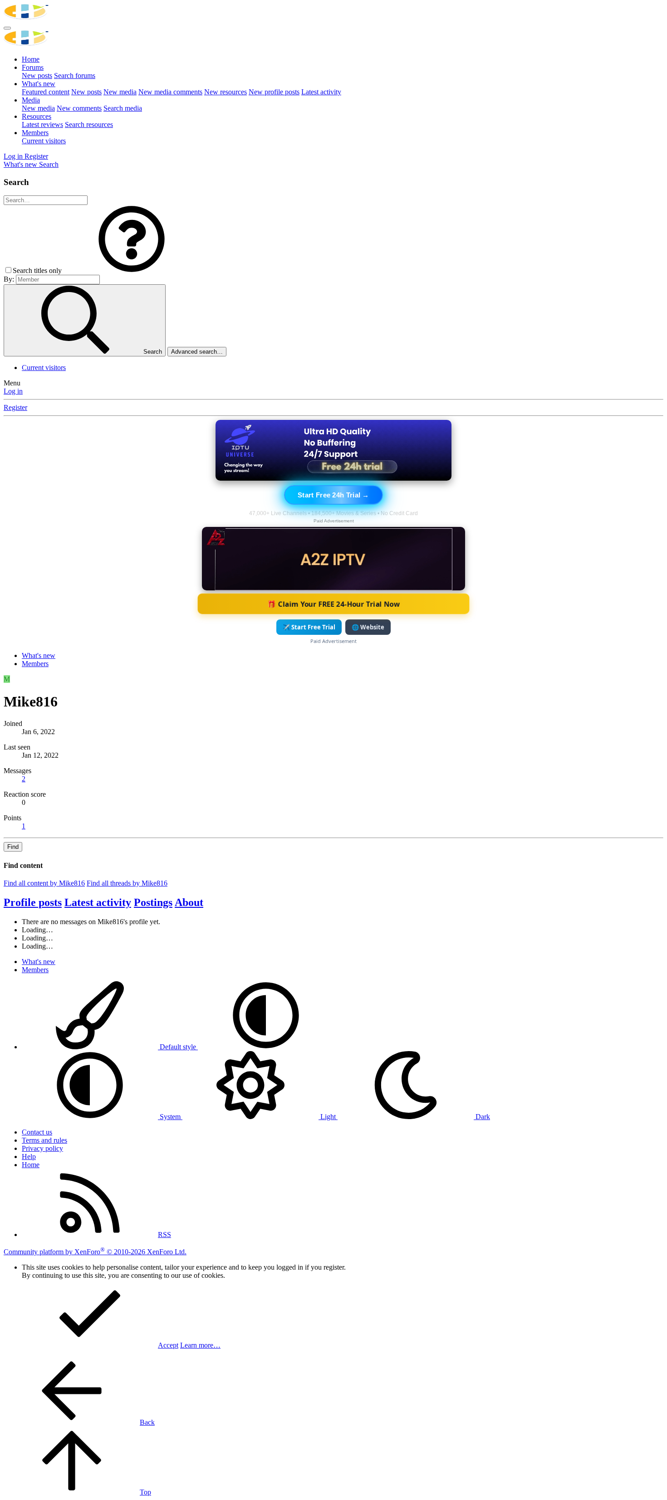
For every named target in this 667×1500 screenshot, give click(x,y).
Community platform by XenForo (95, 1252)
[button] (132, 270)
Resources (36, 116)
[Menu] (7, 28)
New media (120, 92)
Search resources (89, 124)
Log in (13, 391)
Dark (482, 1116)
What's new (38, 84)
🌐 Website (368, 627)
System (170, 1116)
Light (328, 1116)
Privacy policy (42, 1148)
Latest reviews (42, 124)
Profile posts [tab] (33, 902)
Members (35, 132)
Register (15, 407)
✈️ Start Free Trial (309, 627)
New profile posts (274, 92)
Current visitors (44, 141)
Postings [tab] (153, 902)
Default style (178, 1047)
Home (30, 59)
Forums (33, 67)
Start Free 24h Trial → (333, 495)
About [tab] (189, 902)
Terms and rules (44, 1140)
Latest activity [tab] (97, 902)
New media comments (170, 92)
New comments (79, 108)
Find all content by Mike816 (44, 883)
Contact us (37, 1132)
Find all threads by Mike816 (127, 883)
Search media (122, 108)
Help (29, 1156)
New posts (37, 75)
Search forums (74, 75)
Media (31, 100)
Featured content (45, 92)
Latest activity (321, 92)
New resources (225, 92)
